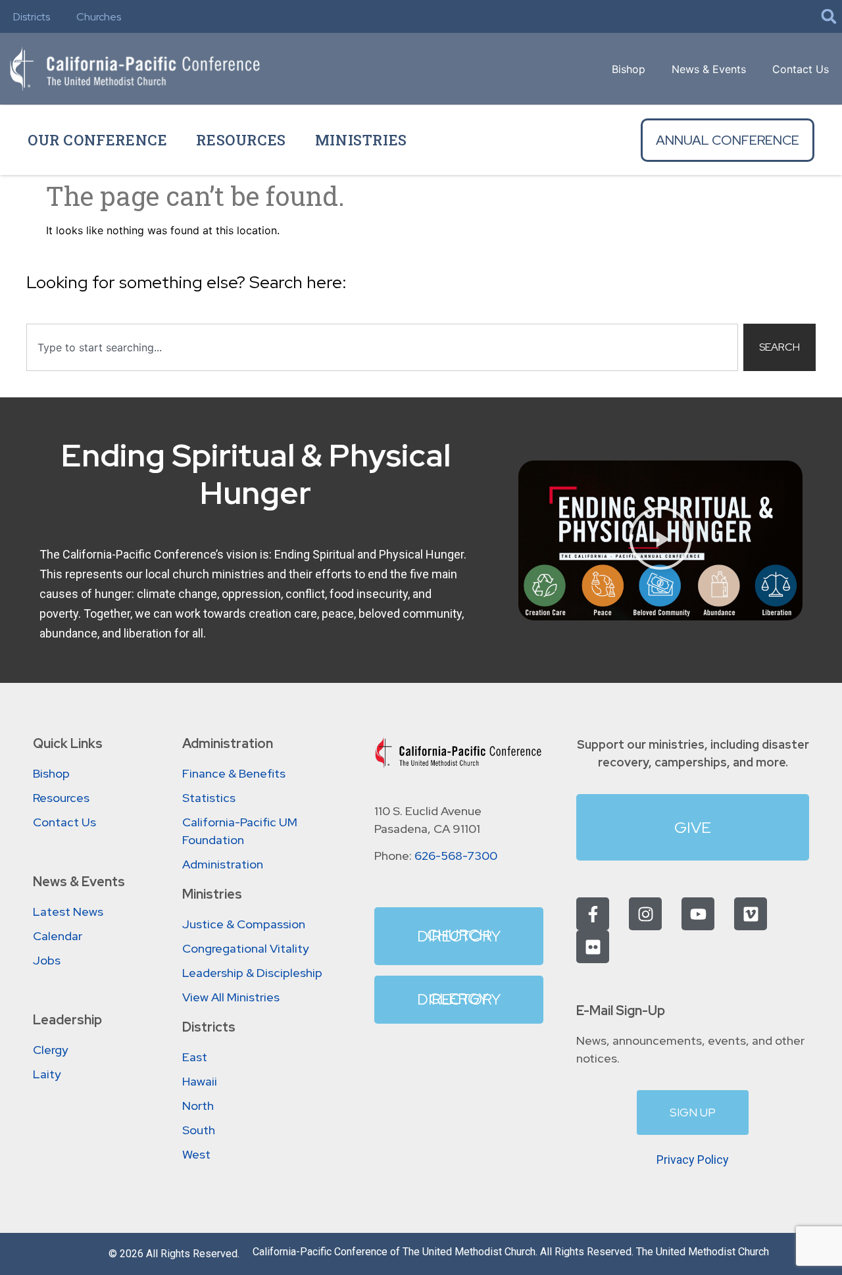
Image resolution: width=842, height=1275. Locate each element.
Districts (31, 17)
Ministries (361, 139)
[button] (829, 16)
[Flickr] (592, 946)
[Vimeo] (750, 913)
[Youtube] (697, 913)
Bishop (628, 69)
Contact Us (800, 69)
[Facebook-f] (592, 913)
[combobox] (382, 347)
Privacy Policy (692, 1159)
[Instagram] (645, 913)
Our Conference (97, 139)
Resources (240, 139)
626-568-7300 (455, 855)
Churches (98, 17)
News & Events (709, 69)
